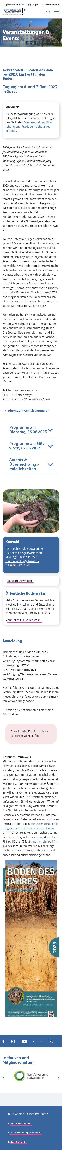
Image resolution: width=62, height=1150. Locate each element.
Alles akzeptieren (19, 1123)
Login (34, 4)
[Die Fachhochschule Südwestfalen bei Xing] (41, 1041)
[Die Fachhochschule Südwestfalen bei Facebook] (3, 1041)
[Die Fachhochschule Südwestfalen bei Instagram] (13, 1041)
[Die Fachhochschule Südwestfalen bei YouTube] (24, 1041)
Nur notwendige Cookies (24, 1132)
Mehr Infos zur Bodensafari (23, 620)
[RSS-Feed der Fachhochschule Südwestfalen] (51, 1041)
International (51, 4)
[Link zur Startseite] (14, 11)
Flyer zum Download (18, 580)
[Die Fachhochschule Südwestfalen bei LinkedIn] (33, 1041)
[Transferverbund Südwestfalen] (31, 1075)
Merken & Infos (15, 4)
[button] (31, 429)
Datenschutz (16, 1141)
